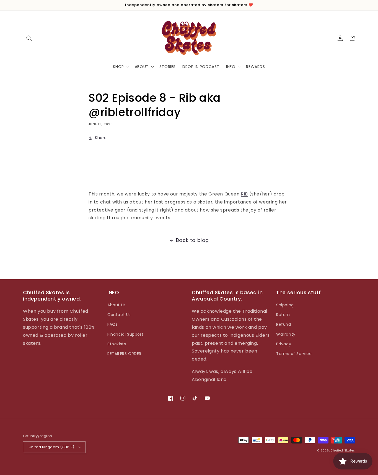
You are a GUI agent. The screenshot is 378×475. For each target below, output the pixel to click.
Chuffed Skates (343, 450)
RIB (244, 194)
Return (283, 314)
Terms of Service (294, 353)
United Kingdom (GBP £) (51, 447)
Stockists (116, 344)
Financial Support (125, 334)
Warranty (286, 334)
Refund (283, 324)
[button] (29, 38)
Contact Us (119, 314)
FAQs (112, 324)
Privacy (283, 344)
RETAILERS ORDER (124, 353)
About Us (116, 305)
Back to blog (192, 240)
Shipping (285, 305)
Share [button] (101, 137)
